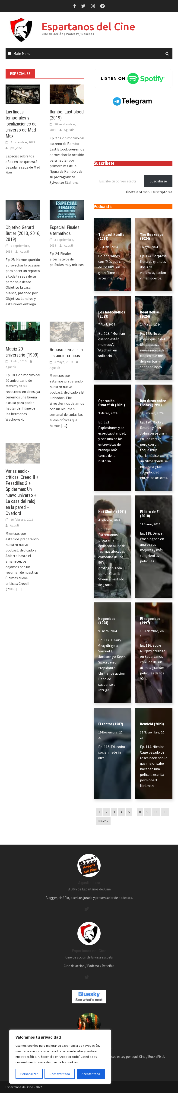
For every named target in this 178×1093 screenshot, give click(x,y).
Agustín (69, 130)
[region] (60, 1057)
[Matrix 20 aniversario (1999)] (23, 331)
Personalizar (29, 1074)
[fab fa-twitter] (86, 909)
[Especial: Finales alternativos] (67, 209)
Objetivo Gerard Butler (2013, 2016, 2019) (23, 233)
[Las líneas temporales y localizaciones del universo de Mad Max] (23, 93)
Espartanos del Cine (88, 26)
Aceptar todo (91, 1074)
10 (156, 812)
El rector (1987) (110, 724)
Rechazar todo (60, 1074)
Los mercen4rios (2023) (111, 314)
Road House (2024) (149, 314)
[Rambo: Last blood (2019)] (67, 93)
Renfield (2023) (152, 724)
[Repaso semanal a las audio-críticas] (67, 331)
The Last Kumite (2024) (111, 236)
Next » (103, 821)
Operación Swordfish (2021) (111, 403)
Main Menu (21, 53)
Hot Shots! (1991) (112, 512)
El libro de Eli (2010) (150, 514)
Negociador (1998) (107, 621)
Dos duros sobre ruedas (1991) (153, 403)
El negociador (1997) (151, 621)
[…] (63, 425)
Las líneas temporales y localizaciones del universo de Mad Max (22, 124)
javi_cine (16, 148)
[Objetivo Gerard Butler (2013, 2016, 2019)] (23, 209)
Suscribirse (158, 181)
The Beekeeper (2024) (152, 236)
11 (165, 812)
